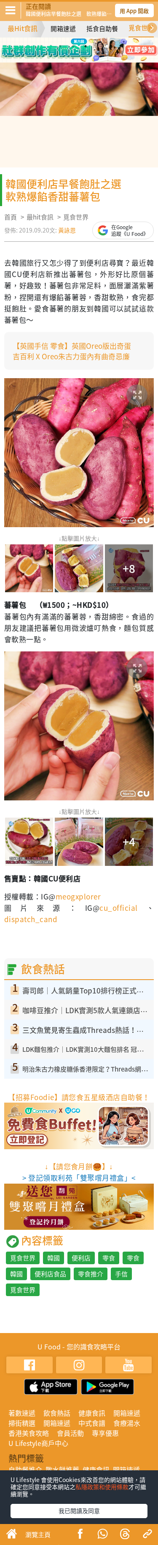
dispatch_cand (30, 919)
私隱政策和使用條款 (102, 1486)
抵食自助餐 (102, 28)
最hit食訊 (40, 217)
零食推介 (90, 1273)
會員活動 (70, 1433)
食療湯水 (126, 1423)
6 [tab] (85, 58)
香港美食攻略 (28, 1433)
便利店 (81, 1258)
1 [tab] (60, 46)
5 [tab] (73, 58)
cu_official (118, 907)
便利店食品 (50, 1273)
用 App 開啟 (134, 11)
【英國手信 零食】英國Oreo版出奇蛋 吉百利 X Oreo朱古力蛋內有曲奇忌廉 (75, 350)
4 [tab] (98, 46)
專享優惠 (105, 1433)
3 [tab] (85, 46)
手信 (121, 1273)
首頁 (10, 217)
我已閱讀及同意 (79, 1510)
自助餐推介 (25, 1469)
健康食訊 (91, 1413)
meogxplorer (78, 896)
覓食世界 (141, 27)
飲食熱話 (56, 1413)
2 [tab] (73, 46)
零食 (108, 1258)
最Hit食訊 (22, 28)
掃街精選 (21, 1423)
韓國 (53, 1258)
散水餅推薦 (62, 1469)
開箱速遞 (63, 28)
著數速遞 (21, 1413)
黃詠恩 (67, 230)
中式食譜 (91, 1423)
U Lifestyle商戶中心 (38, 1443)
